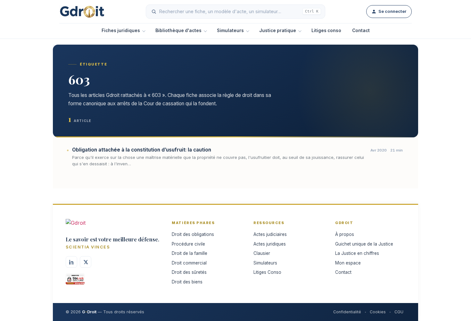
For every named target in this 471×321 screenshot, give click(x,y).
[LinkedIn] (71, 262)
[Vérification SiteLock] (75, 281)
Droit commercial (189, 262)
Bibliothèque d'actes (178, 30)
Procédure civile (188, 244)
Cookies (378, 311)
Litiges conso (326, 30)
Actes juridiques (269, 244)
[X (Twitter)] (85, 262)
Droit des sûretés (189, 272)
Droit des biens (187, 281)
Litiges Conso (267, 272)
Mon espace (348, 262)
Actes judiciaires (270, 234)
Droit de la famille (189, 253)
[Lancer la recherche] (153, 11)
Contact (361, 30)
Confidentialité (347, 311)
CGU (398, 311)
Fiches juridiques (121, 30)
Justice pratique (277, 30)
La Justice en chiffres (357, 253)
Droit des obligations (193, 234)
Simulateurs (230, 30)
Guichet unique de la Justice (364, 244)
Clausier (261, 253)
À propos (344, 234)
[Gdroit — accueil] (82, 11)
